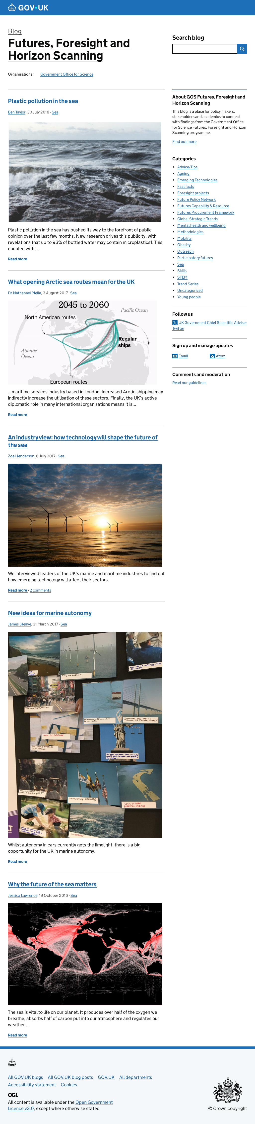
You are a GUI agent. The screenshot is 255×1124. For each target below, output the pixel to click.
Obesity (184, 244)
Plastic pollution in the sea (43, 100)
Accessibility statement (32, 1085)
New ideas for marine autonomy (50, 612)
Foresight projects (193, 193)
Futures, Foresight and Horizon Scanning (69, 49)
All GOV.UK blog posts (70, 1077)
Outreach (185, 251)
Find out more (184, 141)
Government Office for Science (66, 74)
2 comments (40, 590)
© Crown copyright (227, 1108)
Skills (182, 270)
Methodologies (190, 231)
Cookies (69, 1085)
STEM (182, 277)
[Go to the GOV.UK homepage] (28, 7)
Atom (220, 356)
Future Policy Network (196, 199)
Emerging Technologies (197, 180)
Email (183, 356)
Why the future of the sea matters (52, 884)
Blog (15, 31)
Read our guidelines (189, 382)
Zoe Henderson (21, 456)
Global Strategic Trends (197, 218)
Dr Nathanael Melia (24, 293)
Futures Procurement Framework (205, 212)
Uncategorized (190, 290)
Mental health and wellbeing (201, 225)
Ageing (183, 173)
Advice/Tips (187, 167)
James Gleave (19, 624)
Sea (55, 112)
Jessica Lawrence (22, 895)
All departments (135, 1077)
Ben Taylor (16, 112)
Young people (189, 297)
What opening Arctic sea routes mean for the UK (71, 281)
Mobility (184, 238)
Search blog (188, 37)
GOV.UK (106, 1077)
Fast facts (185, 186)
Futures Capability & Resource (203, 206)
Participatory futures (195, 257)
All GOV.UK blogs (25, 1077)
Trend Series (187, 284)
